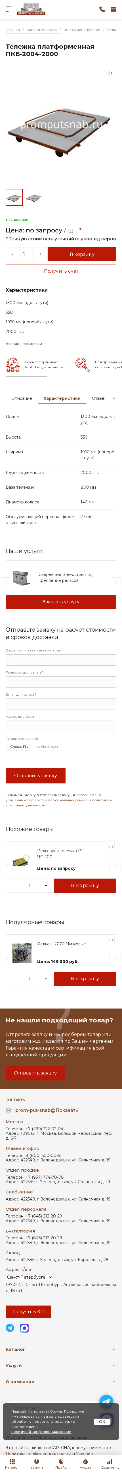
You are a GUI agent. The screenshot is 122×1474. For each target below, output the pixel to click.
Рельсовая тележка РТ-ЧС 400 (61, 853)
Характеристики (62, 398)
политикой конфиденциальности (41, 1432)
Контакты (16, 1100)
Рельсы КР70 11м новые (61, 944)
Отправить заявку (35, 775)
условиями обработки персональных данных (47, 800)
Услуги (14, 1365)
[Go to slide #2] (34, 197)
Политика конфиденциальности (38, 1453)
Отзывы (99, 398)
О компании (20, 1381)
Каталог (15, 1349)
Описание (21, 398)
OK (102, 1421)
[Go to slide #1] (14, 197)
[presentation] (114, 398)
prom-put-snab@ (46, 1110)
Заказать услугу (61, 601)
